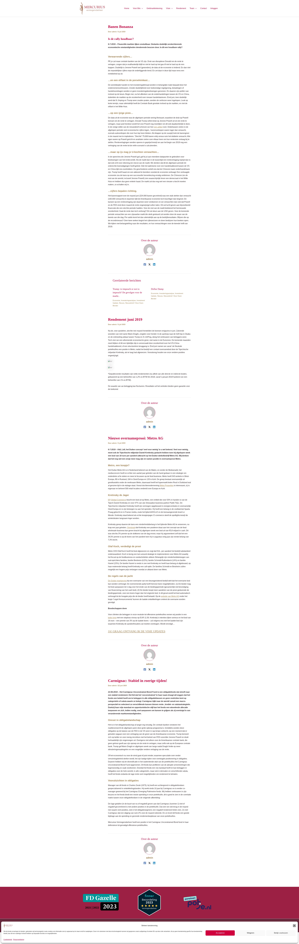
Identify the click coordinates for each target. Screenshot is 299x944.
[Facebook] (145, 264)
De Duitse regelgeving (117, 581)
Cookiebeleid (8, 939)
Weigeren (250, 933)
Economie (116, 300)
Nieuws (121, 303)
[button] (294, 926)
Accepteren (220, 933)
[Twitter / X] (149, 264)
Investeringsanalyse (128, 300)
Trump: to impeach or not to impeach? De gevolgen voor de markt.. (127, 292)
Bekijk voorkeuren (281, 933)
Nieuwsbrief (129, 303)
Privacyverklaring (18, 939)
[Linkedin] (154, 264)
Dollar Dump (157, 289)
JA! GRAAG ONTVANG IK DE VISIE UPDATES (136, 631)
